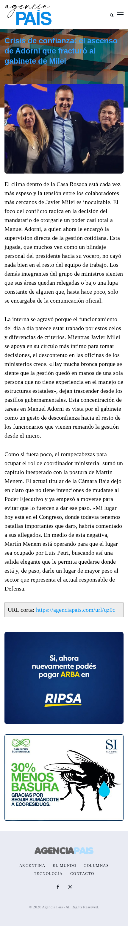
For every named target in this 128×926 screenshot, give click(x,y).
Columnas (96, 866)
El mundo (64, 866)
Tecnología (48, 874)
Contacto (82, 874)
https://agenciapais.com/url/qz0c (75, 609)
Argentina (32, 866)
